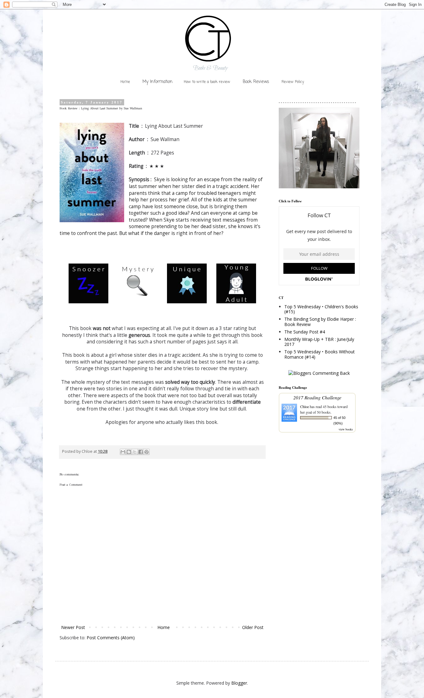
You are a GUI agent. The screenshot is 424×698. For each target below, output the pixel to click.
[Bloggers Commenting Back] (319, 373)
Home (125, 82)
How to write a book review (207, 82)
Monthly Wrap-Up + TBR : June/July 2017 (319, 341)
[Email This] (123, 452)
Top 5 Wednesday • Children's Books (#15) (321, 309)
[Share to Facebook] (141, 452)
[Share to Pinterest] (146, 452)
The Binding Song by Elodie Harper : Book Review (320, 321)
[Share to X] (135, 452)
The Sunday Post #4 (304, 332)
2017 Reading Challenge (317, 397)
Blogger (239, 683)
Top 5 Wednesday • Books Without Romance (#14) (319, 354)
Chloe (304, 406)
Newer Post (73, 627)
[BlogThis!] (129, 452)
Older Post (253, 627)
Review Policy (293, 82)
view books (346, 429)
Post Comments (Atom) (111, 638)
